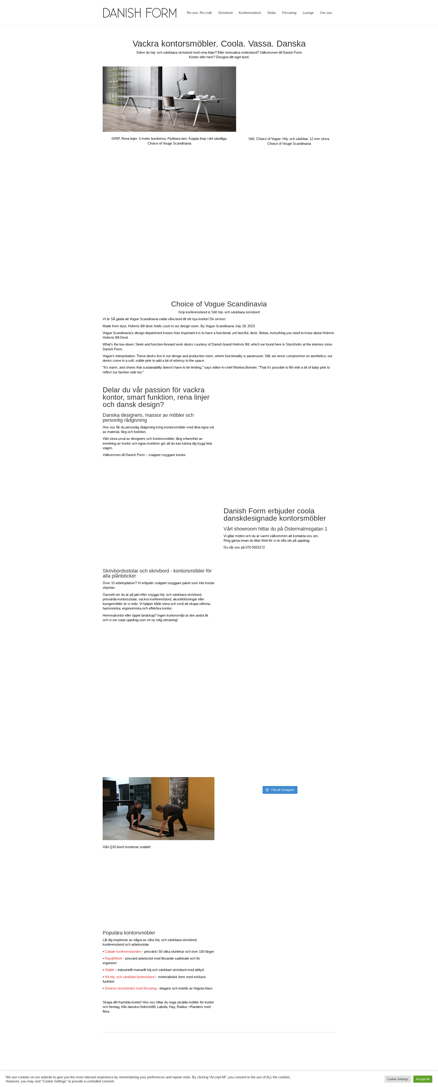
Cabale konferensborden (123, 951)
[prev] (149, 912)
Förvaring (289, 13)
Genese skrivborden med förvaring (130, 988)
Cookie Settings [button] (397, 1079)
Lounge (308, 13)
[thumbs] (158, 912)
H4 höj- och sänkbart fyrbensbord (129, 977)
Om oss (326, 13)
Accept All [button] (423, 1079)
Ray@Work (113, 958)
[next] (167, 912)
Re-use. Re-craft (199, 13)
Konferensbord (250, 13)
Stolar (271, 13)
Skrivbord (225, 13)
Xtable (109, 970)
